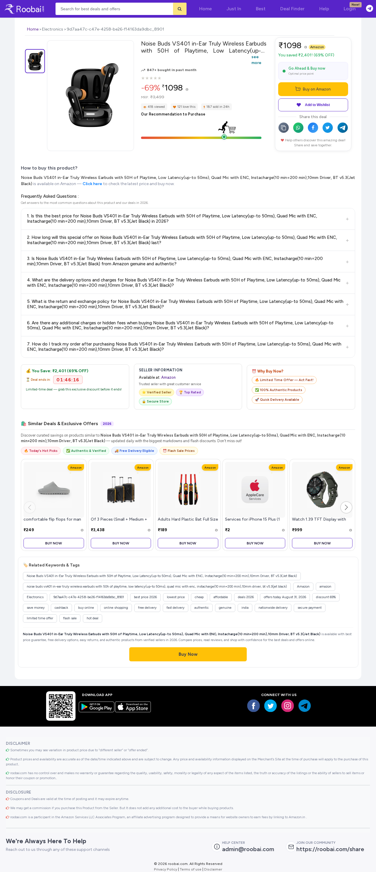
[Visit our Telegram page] (304, 705)
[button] (346, 507)
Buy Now (53, 543)
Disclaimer (213, 869)
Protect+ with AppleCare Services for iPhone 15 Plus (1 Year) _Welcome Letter (252, 519)
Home (32, 29)
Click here (92, 183)
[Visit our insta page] (287, 705)
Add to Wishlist (317, 105)
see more (256, 59)
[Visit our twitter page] (270, 705)
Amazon (317, 47)
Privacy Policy (165, 869)
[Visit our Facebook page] (253, 705)
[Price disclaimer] (187, 89)
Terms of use (191, 869)
